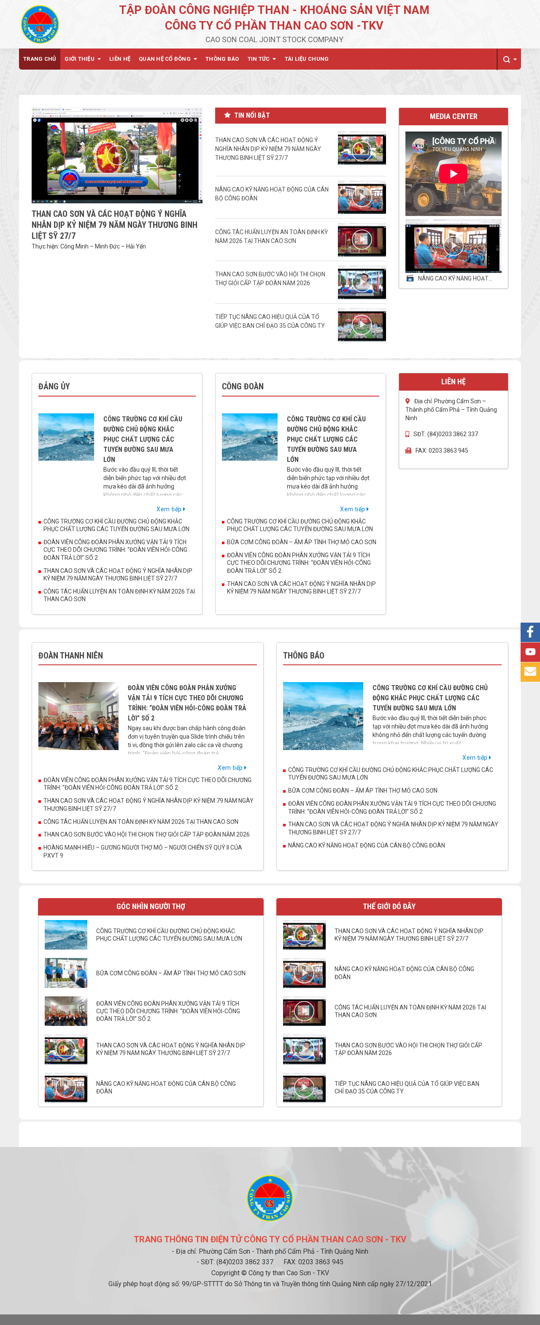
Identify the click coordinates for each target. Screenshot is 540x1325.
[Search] (509, 59)
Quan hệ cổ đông (165, 59)
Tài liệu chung (307, 59)
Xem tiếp (170, 509)
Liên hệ (119, 59)
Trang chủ (39, 59)
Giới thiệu (79, 59)
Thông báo (222, 59)
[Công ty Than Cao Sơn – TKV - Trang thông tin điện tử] (40, 24)
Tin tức (259, 59)
